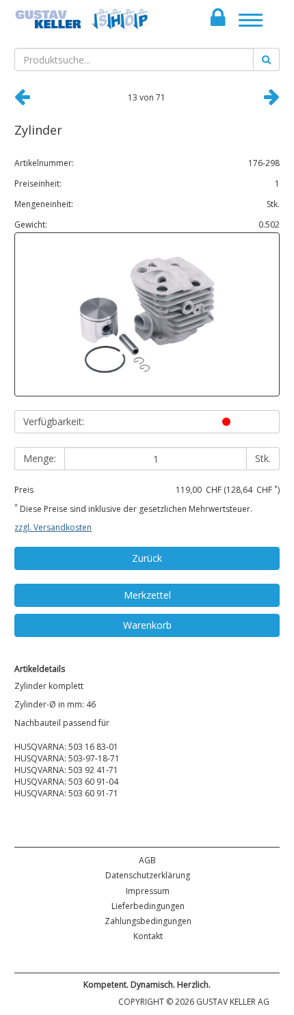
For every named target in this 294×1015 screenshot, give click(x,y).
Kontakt (148, 936)
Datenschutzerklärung (147, 875)
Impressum (148, 891)
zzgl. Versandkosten (53, 527)
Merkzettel (147, 594)
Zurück (147, 558)
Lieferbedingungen (148, 906)
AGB (147, 860)
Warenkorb (147, 625)
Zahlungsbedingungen (148, 921)
